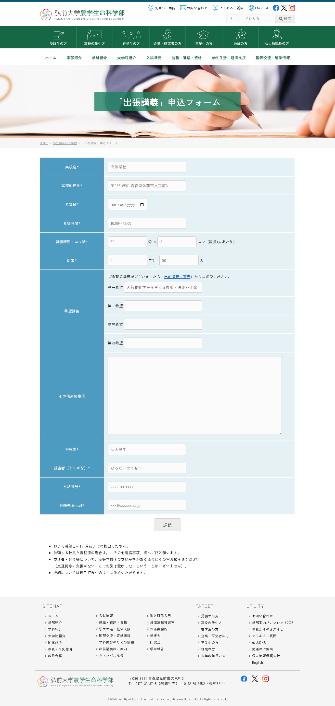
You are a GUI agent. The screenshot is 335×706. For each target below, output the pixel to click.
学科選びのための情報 (116, 642)
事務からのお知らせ (268, 629)
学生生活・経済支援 (229, 57)
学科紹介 (99, 57)
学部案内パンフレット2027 (272, 622)
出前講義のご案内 (113, 648)
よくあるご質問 (231, 7)
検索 (287, 18)
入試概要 (153, 57)
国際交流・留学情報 (273, 57)
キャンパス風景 (111, 655)
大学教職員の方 (277, 37)
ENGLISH (262, 7)
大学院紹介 (126, 57)
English (257, 662)
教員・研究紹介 (60, 649)
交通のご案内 (165, 7)
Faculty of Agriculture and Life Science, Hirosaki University (158, 699)
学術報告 (157, 648)
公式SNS (259, 642)
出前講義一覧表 (177, 276)
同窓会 (155, 642)
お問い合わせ (197, 7)
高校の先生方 (95, 37)
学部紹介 (74, 57)
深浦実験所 (159, 628)
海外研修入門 (160, 615)
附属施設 (55, 642)
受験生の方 (58, 37)
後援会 (155, 635)
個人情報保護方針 (266, 655)
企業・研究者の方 (168, 37)
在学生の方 (131, 37)
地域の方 (240, 37)
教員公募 (55, 655)
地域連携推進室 (162, 622)
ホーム (50, 57)
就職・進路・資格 (187, 57)
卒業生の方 (204, 37)
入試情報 (106, 615)
